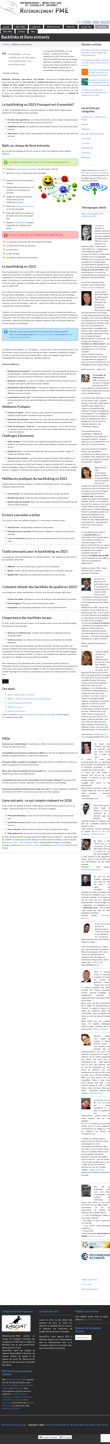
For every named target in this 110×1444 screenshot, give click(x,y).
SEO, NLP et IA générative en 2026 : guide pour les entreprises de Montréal (99, 72)
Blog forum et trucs (15, 707)
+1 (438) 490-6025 (93, 22)
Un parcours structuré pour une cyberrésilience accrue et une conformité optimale (99, 82)
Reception (6, 44)
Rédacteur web (87, 148)
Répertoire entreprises (89, 1289)
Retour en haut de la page (14, 1424)
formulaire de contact (44, 334)
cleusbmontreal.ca (98, 834)
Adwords (84, 124)
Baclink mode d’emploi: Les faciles (21, 694)
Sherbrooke (18, 1388)
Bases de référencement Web (92, 133)
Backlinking (85, 129)
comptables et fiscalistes (21, 1396)
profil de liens (21, 222)
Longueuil (28, 1385)
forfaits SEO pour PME (30, 845)
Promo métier (86, 1284)
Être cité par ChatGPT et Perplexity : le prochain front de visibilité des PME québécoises (95, 53)
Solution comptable (99, 1029)
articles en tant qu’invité (24, 206)
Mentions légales (87, 1424)
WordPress (85, 157)
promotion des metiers (98, 172)
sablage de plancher (96, 1169)
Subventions (86, 152)
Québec (14, 1385)
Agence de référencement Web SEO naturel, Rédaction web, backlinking (33, 8)
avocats (15, 1393)
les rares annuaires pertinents (26, 169)
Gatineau (6, 1388)
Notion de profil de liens (16, 711)
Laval (21, 1385)
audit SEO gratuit (59, 845)
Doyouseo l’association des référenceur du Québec (36, 714)
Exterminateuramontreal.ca (92, 869)
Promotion (85, 143)
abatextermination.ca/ (96, 1236)
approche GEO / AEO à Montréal (19, 842)
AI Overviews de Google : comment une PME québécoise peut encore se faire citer (95, 62)
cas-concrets (86, 138)
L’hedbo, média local (89, 1279)
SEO (4, 717)
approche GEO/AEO (11, 1408)
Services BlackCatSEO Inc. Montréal (62, 1424)
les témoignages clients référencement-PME (92, 214)
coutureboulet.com (96, 1093)
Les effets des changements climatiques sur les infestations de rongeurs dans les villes (94, 92)
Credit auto (95, 962)
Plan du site (102, 1424)
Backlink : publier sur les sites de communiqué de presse (29, 698)
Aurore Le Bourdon (88, 287)
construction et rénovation (13, 1399)
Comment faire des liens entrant (20, 703)
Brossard (6, 1385)
